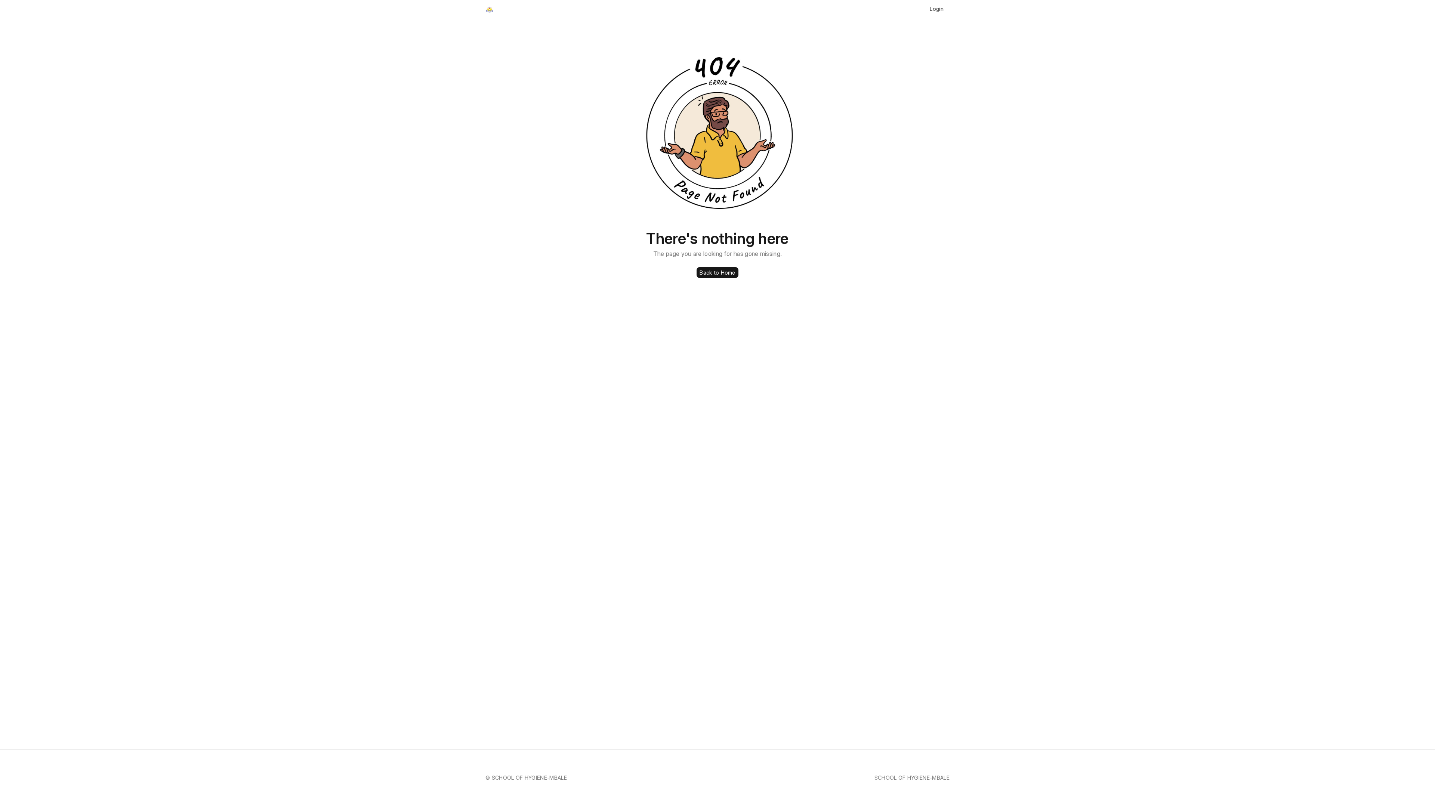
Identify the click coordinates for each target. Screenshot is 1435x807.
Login (937, 9)
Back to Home (717, 272)
